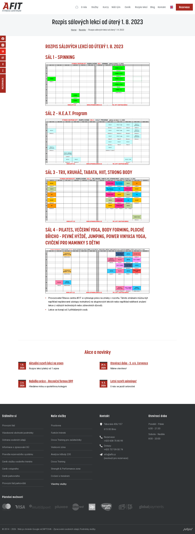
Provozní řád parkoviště (14, 483)
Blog (152, 7)
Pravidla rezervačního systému (17, 454)
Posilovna (56, 425)
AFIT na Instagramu (3, 45)
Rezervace (184, 7)
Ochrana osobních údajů (14, 440)
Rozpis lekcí (141, 7)
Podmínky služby (87, 529)
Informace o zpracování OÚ (15, 447)
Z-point (4, 70)
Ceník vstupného (10, 468)
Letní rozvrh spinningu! (123, 381)
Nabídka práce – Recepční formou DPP (51, 381)
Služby (94, 7)
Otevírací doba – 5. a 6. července (129, 363)
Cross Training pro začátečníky (66, 440)
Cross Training (58, 461)
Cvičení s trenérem (60, 476)
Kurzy (106, 7)
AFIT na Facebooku (3, 38)
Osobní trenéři (4, 58)
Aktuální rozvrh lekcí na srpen (46, 363)
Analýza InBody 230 (61, 454)
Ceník (128, 7)
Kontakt (162, 7)
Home (74, 30)
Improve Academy (4, 51)
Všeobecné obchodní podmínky (17, 432)
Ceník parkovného (11, 476)
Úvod (77, 7)
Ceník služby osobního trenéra (17, 461)
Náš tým (116, 7)
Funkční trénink (58, 432)
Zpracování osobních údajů (66, 529)
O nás (84, 7)
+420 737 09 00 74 (113, 449)
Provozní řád (8, 425)
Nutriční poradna (4, 64)
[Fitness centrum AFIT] (12, 7)
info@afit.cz (110, 454)
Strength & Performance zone (66, 468)
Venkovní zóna (58, 447)
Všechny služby (59, 484)
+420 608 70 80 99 (113, 440)
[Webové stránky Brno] (188, 529)
